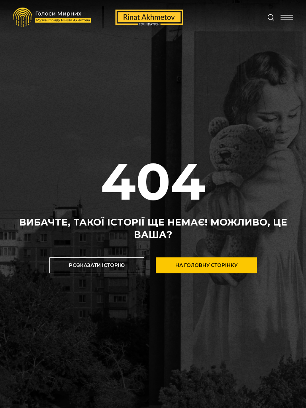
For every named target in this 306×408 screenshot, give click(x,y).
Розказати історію (97, 265)
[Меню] (286, 17)
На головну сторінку (206, 265)
